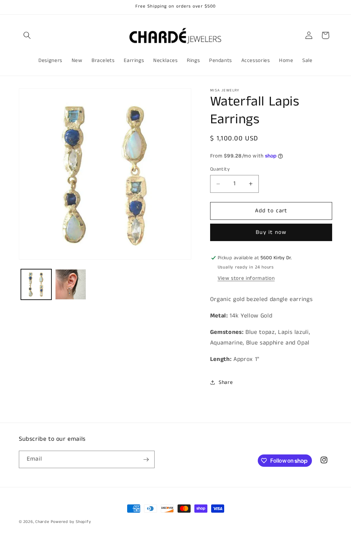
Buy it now (271, 232)
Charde (42, 522)
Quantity (220, 169)
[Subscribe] (146, 459)
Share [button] (226, 382)
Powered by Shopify (71, 522)
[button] (27, 35)
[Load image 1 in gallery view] (36, 284)
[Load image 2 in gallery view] (70, 284)
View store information (246, 278)
